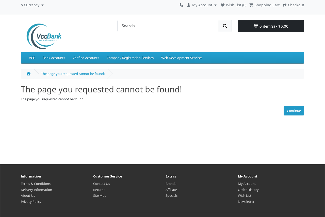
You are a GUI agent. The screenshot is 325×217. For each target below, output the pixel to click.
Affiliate (171, 189)
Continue (294, 110)
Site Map (99, 195)
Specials (171, 195)
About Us (28, 195)
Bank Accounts (54, 57)
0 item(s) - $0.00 (273, 26)
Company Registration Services (130, 57)
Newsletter (246, 201)
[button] (33, 4)
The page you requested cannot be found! (73, 73)
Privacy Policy (31, 201)
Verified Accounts (86, 57)
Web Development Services (181, 57)
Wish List (244, 195)
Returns (99, 189)
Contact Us (101, 183)
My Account (247, 183)
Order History (248, 189)
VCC (32, 57)
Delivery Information (36, 189)
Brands (171, 183)
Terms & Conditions (36, 183)
